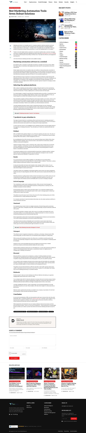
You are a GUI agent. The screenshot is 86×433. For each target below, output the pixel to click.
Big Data (68, 44)
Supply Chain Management (68, 65)
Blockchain (68, 45)
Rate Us (26, 426)
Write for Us (29, 407)
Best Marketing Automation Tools (20, 311)
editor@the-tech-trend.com (67, 406)
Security (68, 62)
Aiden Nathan (13, 392)
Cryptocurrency (68, 47)
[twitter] (15, 414)
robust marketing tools (43, 311)
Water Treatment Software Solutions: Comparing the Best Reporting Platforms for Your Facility (51, 386)
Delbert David (14, 16)
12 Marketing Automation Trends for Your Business (29, 113)
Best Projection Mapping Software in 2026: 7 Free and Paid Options (34, 385)
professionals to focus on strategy (49, 53)
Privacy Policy (66, 431)
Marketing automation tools (32, 311)
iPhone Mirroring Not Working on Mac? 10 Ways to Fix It (69, 21)
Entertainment (68, 49)
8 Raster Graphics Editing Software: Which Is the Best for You (68, 385)
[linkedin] (11, 414)
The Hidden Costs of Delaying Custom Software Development (16, 385)
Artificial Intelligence (68, 42)
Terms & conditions (73, 431)
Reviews (68, 60)
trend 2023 (51, 311)
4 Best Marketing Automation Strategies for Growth (29, 227)
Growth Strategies (68, 56)
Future (68, 53)
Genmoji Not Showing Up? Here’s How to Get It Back (70, 27)
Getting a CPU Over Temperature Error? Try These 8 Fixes (70, 14)
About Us (28, 405)
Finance (68, 51)
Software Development (15, 7)
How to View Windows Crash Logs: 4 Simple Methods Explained (70, 34)
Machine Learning (68, 58)
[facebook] (9, 414)
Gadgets (68, 54)
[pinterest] (13, 414)
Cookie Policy (60, 431)
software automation (36, 298)
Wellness (68, 67)
